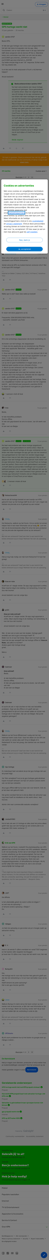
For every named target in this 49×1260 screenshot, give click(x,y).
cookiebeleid (37, 221)
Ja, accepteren (24, 249)
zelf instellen (32, 232)
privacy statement (14, 224)
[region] (24, 216)
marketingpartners (16, 213)
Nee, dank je (24, 240)
